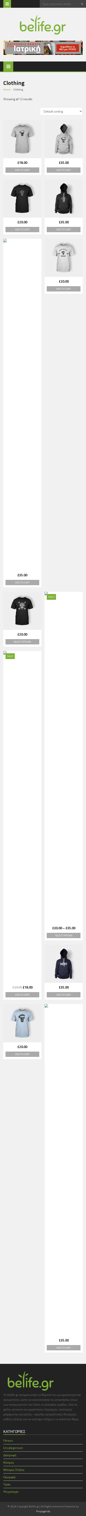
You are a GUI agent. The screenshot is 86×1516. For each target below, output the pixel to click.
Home (7, 89)
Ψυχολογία (10, 1491)
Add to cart (22, 170)
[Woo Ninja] (22, 1023)
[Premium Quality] (64, 258)
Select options (22, 642)
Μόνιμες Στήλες (13, 1469)
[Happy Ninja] (22, 139)
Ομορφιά (9, 1477)
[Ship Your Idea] (22, 611)
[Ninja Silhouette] (22, 198)
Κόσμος (8, 1462)
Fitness (8, 1440)
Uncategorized (13, 1447)
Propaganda (43, 1511)
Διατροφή (9, 1455)
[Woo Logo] (64, 964)
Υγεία (6, 1484)
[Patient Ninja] (22, 405)
